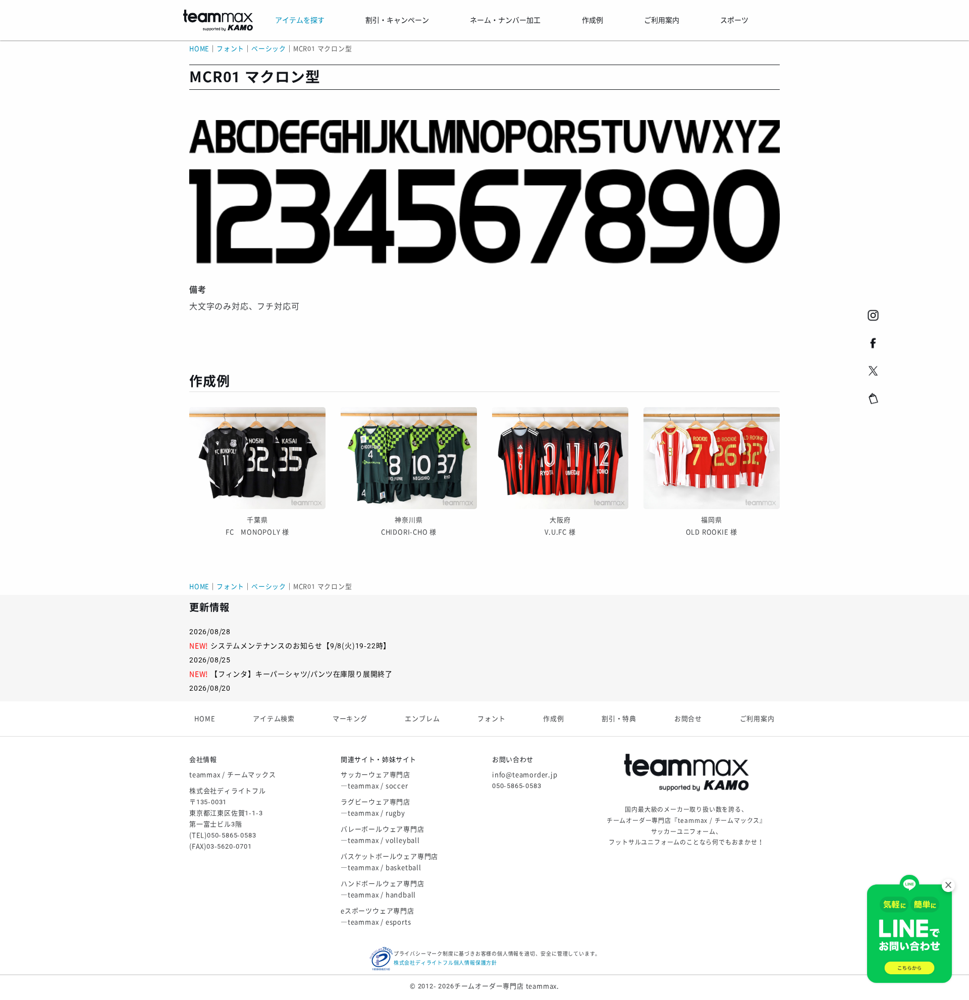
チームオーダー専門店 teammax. (506, 986)
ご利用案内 (757, 719)
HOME (199, 48)
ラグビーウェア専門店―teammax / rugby (375, 807)
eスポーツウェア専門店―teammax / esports (377, 916)
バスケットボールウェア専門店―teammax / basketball (389, 862)
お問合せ (688, 719)
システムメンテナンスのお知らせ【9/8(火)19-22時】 (300, 646)
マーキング (350, 719)
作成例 (553, 719)
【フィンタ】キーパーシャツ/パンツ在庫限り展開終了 (301, 674)
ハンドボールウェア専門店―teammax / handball (382, 889)
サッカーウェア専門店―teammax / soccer (375, 780)
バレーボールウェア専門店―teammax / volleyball (382, 834)
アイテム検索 (274, 719)
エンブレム (422, 719)
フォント (491, 719)
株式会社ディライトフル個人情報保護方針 (445, 963)
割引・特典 (619, 719)
